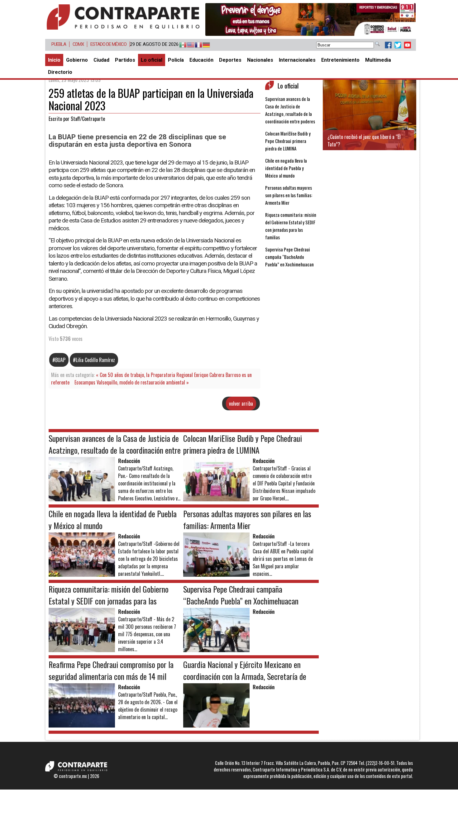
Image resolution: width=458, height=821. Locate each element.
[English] (188, 45)
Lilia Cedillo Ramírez (95, 360)
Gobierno (77, 60)
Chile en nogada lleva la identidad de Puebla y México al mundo (286, 168)
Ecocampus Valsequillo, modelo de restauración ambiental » (131, 382)
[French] (195, 45)
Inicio (54, 60)
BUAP (60, 360)
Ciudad (101, 60)
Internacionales (297, 60)
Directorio (60, 72)
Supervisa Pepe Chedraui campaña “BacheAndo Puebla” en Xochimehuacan (289, 257)
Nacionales (260, 60)
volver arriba (241, 403)
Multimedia (378, 60)
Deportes (230, 60)
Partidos (125, 60)
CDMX (78, 44)
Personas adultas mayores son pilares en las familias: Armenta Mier (288, 195)
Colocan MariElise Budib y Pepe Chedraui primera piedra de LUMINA (288, 141)
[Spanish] (180, 45)
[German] (203, 45)
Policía (176, 60)
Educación (201, 60)
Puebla (58, 44)
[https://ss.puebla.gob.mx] (310, 19)
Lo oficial (151, 60)
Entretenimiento (340, 60)
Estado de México (108, 44)
